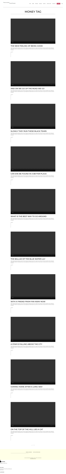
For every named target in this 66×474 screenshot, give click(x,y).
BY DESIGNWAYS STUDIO (33, 458)
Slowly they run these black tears (29, 131)
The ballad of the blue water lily (28, 259)
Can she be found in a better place (29, 174)
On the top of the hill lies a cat (27, 429)
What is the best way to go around (29, 216)
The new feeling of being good (27, 46)
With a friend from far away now (28, 302)
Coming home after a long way (26, 387)
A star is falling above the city (26, 344)
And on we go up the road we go (27, 89)
